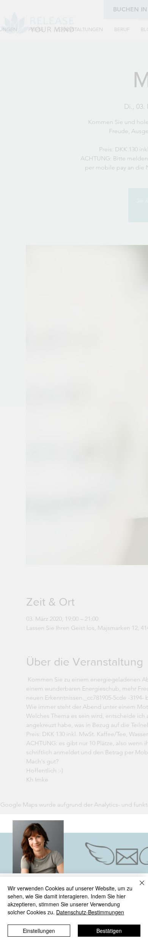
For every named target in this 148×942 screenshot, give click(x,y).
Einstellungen (39, 930)
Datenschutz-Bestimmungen (90, 912)
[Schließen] (137, 887)
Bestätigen (109, 930)
